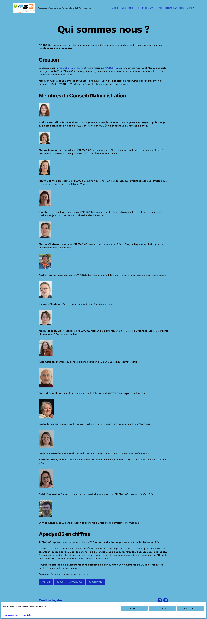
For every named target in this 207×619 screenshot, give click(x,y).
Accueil (115, 8)
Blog (160, 8)
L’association (127, 8)
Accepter (134, 608)
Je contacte (95, 582)
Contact (190, 8)
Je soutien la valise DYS (69, 582)
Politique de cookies (11, 615)
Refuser (162, 608)
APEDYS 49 (111, 68)
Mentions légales (26, 615)
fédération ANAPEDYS (71, 68)
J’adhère (45, 582)
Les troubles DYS (146, 8)
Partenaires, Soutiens (174, 8)
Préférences (190, 608)
